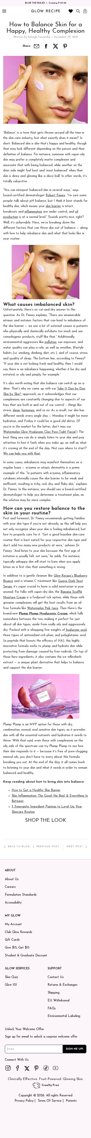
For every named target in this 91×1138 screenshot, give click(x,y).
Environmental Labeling (64, 1016)
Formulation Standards (21, 895)
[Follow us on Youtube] (55, 1068)
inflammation (33, 211)
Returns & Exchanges (62, 985)
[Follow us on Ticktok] (46, 1068)
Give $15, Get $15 (17, 947)
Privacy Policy (24, 1101)
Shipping (53, 992)
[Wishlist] (70, 11)
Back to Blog (19, 847)
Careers (10, 887)
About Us (12, 879)
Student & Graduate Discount (26, 955)
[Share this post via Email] (36, 46)
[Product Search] (78, 11)
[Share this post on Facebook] (46, 46)
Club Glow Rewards (18, 932)
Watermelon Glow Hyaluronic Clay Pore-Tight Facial (39, 432)
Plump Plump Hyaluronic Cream (43, 613)
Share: (27, 46)
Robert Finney (55, 195)
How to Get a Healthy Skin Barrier (36, 790)
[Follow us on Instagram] (8, 1068)
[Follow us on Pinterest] (36, 1068)
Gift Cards (12, 940)
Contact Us (56, 977)
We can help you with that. (22, 453)
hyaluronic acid (76, 630)
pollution (50, 342)
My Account (13, 924)
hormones (28, 410)
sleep (16, 410)
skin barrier (53, 206)
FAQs (52, 1008)
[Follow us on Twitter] (27, 1068)
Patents (71, 1101)
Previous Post (48, 847)
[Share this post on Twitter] (55, 46)
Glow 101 (11, 985)
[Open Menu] (4, 11)
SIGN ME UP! (74, 1048)
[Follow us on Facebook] (17, 1068)
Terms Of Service (50, 1101)
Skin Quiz (11, 977)
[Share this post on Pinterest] (65, 46)
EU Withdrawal (58, 1000)
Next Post (75, 847)
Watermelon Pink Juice (42, 608)
